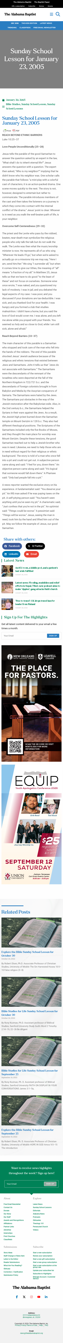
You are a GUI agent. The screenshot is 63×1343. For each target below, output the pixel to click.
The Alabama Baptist (22, 2)
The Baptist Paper (42, 2)
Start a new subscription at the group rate (45, 1266)
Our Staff (7, 1217)
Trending (12, 28)
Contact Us (8, 1207)
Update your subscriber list (43, 1270)
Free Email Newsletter (44, 28)
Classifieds (24, 28)
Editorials (36, 1211)
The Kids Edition (29, 23)
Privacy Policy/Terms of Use (26, 1325)
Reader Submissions (12, 1262)
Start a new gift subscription (44, 1259)
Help (41, 1325)
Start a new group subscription (45, 1262)
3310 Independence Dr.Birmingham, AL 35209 (31, 1316)
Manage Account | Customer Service (44, 1278)
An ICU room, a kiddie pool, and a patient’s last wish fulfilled (36, 569)
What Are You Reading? (13, 1265)
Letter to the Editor (11, 1259)
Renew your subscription (42, 1256)
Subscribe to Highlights (42, 1274)
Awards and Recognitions (14, 1220)
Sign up (53, 636)
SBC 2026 (15, 23)
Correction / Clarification (13, 1272)
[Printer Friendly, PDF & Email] (11, 131)
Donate (6, 1211)
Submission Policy (11, 1275)
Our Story (7, 1214)
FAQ (46, 1325)
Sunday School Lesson (33, 104)
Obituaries (37, 1220)
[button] (58, 14)
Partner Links (9, 1227)
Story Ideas (8, 1253)
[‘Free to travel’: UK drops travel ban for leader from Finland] (7, 604)
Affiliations (8, 1223)
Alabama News (39, 1214)
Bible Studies (13, 104)
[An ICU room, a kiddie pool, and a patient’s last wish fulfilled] (7, 571)
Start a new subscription (42, 1253)
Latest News (46, 23)
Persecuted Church (40, 1227)
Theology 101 (38, 1223)
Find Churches (9, 1236)
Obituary (7, 1269)
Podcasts (36, 1217)
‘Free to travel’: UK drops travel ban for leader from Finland (35, 602)
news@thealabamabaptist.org (31, 1333)
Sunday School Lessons (42, 1207)
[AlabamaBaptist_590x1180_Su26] (31, 824)
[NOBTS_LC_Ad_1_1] (31, 703)
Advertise (7, 1230)
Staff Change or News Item (14, 1256)
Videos (35, 1230)
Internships (8, 1233)
